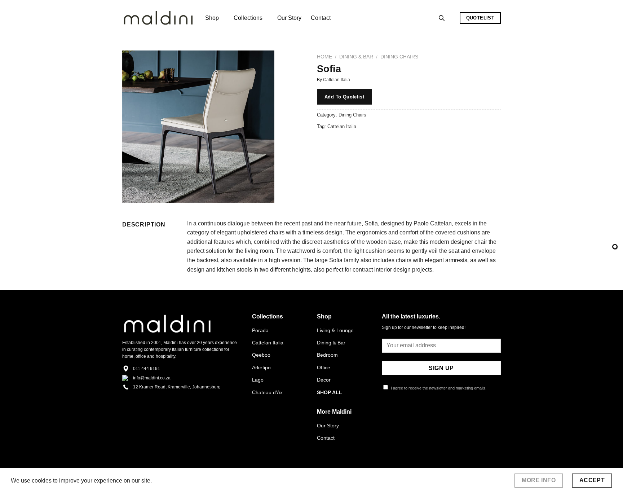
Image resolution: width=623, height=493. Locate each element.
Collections (248, 18)
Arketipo (261, 367)
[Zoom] (132, 194)
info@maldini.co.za (152, 377)
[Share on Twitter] (337, 143)
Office (323, 367)
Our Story (289, 18)
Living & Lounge (335, 330)
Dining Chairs (399, 57)
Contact (321, 18)
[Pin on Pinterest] (362, 143)
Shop (212, 18)
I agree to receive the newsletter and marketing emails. (438, 388)
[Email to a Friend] (349, 143)
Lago (258, 380)
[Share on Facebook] (324, 143)
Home (324, 57)
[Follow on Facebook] (386, 414)
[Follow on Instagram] (395, 414)
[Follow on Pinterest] (412, 414)
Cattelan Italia (336, 79)
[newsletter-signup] (615, 246)
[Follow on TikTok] (404, 414)
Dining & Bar (356, 57)
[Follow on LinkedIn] (421, 414)
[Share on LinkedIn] (375, 143)
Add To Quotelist (344, 97)
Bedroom (327, 355)
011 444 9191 (146, 368)
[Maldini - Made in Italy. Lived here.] (158, 18)
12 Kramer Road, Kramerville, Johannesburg (177, 386)
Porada (260, 330)
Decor (324, 380)
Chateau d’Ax (267, 392)
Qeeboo (261, 355)
